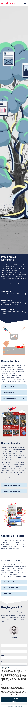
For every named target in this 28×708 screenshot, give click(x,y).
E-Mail (3, 655)
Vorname (3, 642)
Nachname (4, 649)
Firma (2, 661)
